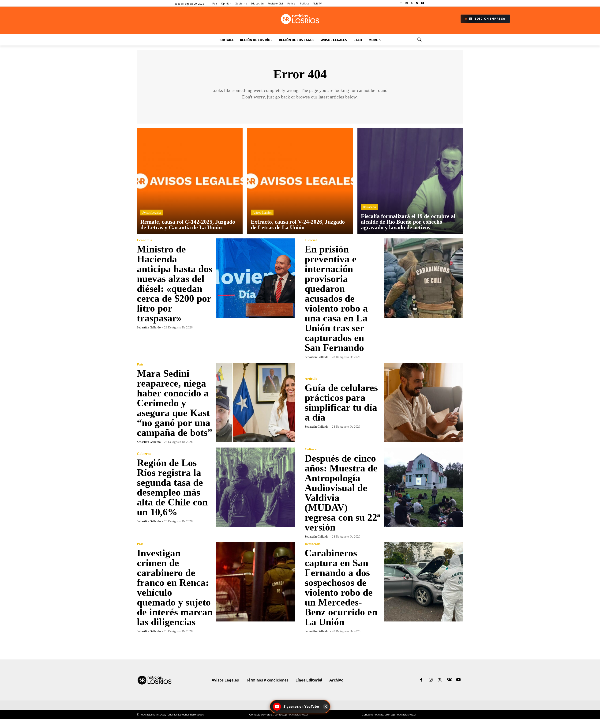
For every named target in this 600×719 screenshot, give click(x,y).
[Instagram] (406, 3)
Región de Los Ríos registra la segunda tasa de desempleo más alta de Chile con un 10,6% (172, 487)
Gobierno (144, 453)
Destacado (369, 207)
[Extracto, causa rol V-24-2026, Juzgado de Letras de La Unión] (300, 181)
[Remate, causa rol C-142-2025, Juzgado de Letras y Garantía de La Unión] (190, 181)
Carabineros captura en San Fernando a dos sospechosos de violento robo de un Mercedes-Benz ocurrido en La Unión (341, 587)
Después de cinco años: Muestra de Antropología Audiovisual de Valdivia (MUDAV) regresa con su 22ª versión (342, 493)
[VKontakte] (449, 680)
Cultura (311, 449)
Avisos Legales (151, 212)
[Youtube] (422, 3)
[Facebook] (401, 3)
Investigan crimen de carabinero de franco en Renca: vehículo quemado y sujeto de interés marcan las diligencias (175, 587)
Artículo (311, 378)
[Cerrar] (325, 706)
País (140, 364)
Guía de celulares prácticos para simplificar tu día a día (341, 402)
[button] (419, 39)
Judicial (311, 240)
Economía (144, 240)
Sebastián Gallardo (149, 327)
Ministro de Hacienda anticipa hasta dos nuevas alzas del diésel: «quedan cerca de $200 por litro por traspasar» (174, 284)
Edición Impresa (490, 18)
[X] (412, 3)
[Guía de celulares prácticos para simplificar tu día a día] (423, 402)
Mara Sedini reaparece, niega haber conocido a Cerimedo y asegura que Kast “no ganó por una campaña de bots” (174, 403)
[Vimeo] (417, 3)
